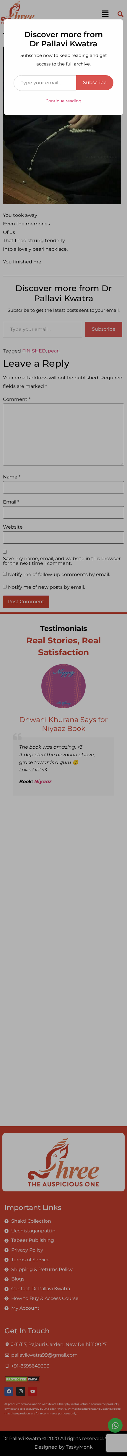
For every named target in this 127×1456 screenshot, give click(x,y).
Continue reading (63, 101)
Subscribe (95, 82)
